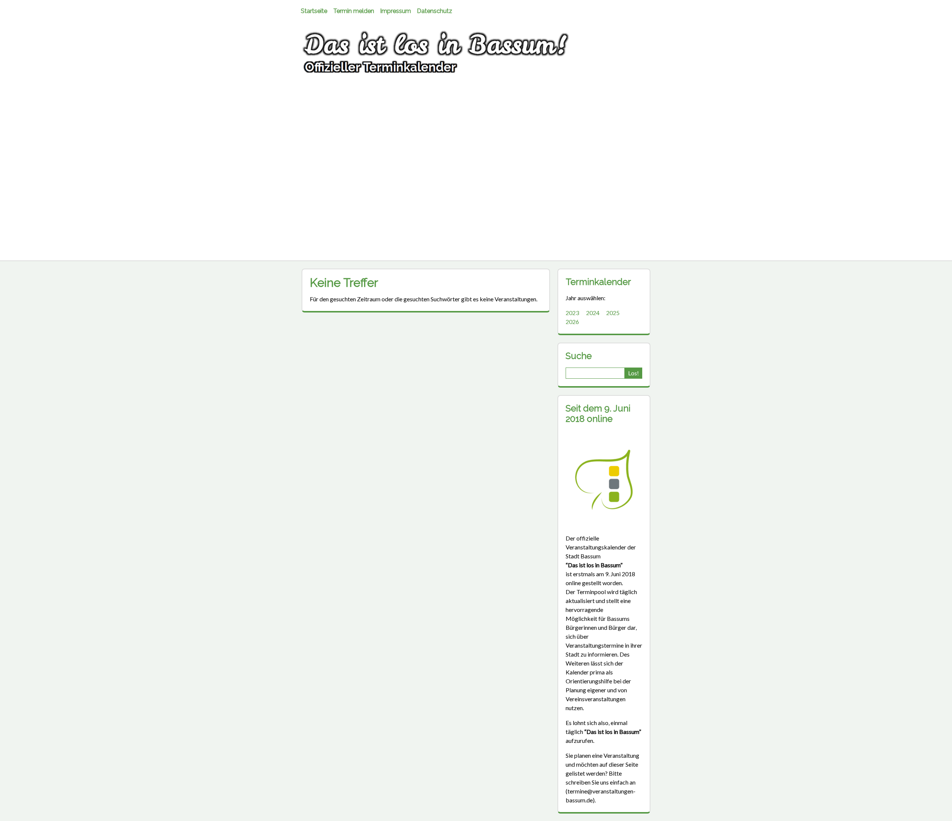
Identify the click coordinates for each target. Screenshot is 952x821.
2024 (592, 312)
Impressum (395, 11)
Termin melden (353, 11)
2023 (572, 312)
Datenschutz (434, 11)
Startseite (314, 11)
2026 (572, 321)
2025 (613, 312)
